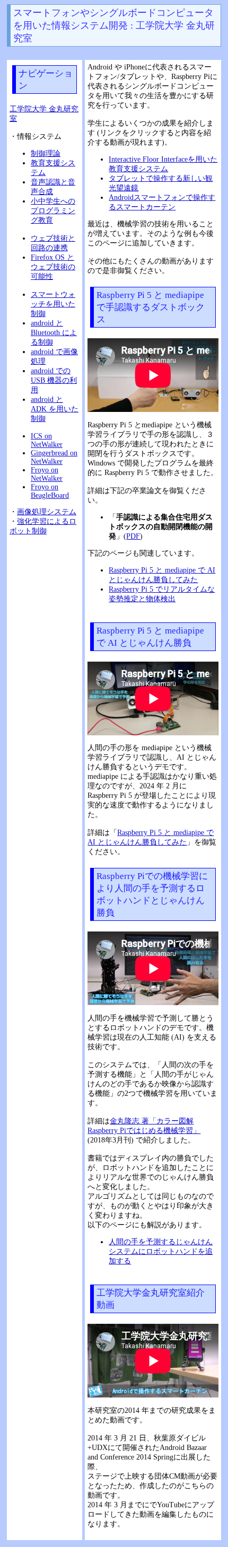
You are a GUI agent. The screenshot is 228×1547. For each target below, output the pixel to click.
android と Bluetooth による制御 (54, 332)
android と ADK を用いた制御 (54, 409)
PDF (133, 536)
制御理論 (45, 153)
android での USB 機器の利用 (54, 380)
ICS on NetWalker (47, 440)
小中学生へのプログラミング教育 (53, 210)
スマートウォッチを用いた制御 (53, 304)
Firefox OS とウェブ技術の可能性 (53, 266)
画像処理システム (46, 512)
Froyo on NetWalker (47, 474)
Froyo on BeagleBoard (50, 491)
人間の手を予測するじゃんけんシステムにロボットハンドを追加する (161, 1251)
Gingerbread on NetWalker (54, 457)
